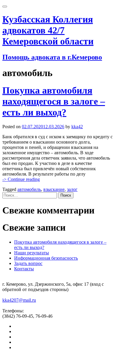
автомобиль (29, 189)
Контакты (24, 268)
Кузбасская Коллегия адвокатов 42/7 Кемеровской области (47, 30)
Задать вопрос (28, 263)
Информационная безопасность (46, 258)
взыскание (54, 189)
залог (72, 189)
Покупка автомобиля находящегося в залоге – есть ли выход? (53, 101)
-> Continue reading (21, 179)
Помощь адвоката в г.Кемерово (52, 57)
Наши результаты (31, 252)
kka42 (77, 126)
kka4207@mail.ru (19, 300)
